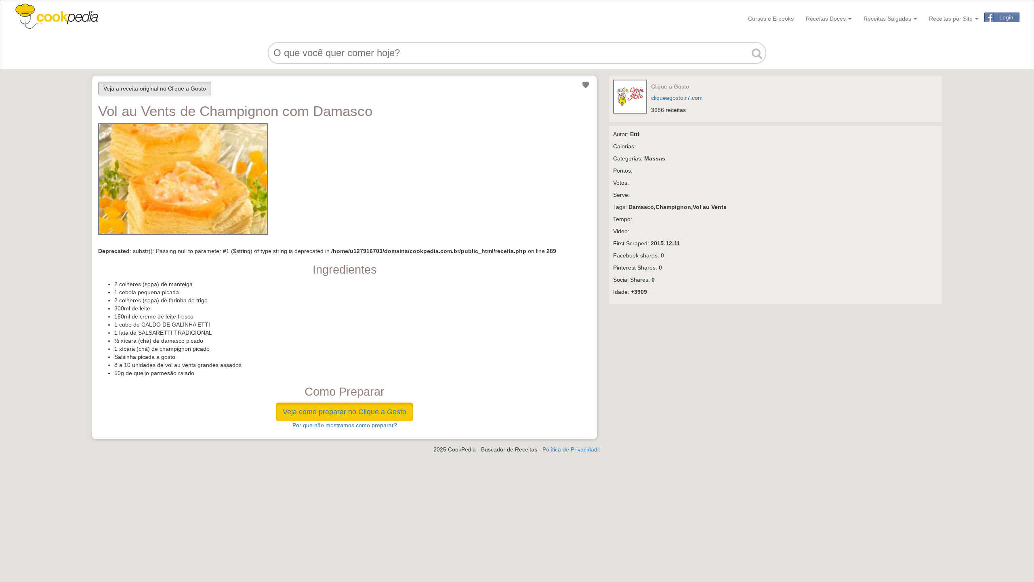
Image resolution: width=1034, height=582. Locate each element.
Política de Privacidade (571, 449)
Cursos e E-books (771, 18)
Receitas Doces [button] (826, 18)
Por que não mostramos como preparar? (344, 425)
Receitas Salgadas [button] (888, 18)
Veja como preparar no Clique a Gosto (344, 412)
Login (1006, 17)
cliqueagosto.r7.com (677, 98)
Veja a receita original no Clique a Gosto (154, 88)
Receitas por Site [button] (951, 18)
